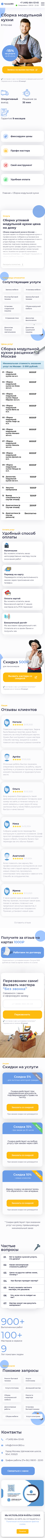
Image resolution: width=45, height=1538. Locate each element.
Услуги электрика (33, 1416)
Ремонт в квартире (29, 1396)
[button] (22, 1258)
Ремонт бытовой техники (11, 1380)
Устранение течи (12, 318)
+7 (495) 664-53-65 (29, 2)
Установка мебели (33, 290)
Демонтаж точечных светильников (10, 330)
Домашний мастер (33, 1388)
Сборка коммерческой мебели (10, 1397)
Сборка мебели (12, 1416)
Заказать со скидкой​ (23, 1107)
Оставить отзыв (22, 922)
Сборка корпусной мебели (33, 307)
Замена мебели (12, 290)
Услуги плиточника (30, 1380)
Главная (6, 193)
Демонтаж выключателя (31, 319)
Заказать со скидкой (23, 1155)
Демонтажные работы (10, 1408)
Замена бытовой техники (32, 298)
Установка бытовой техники (32, 1408)
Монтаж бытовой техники (11, 298)
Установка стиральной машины (9, 308)
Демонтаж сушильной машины (30, 330)
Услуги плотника (11, 1388)
